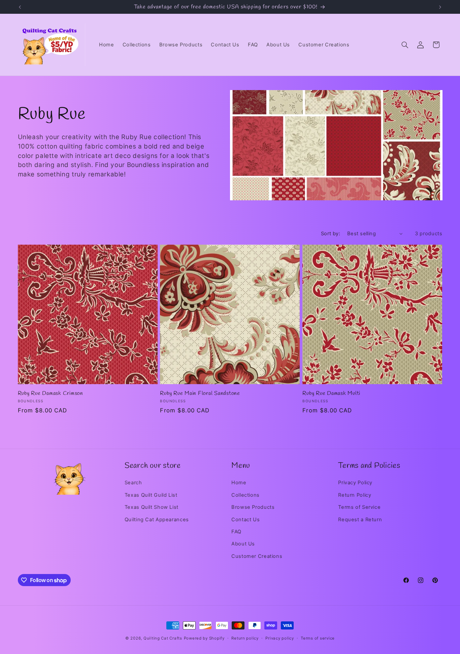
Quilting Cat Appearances (157, 520)
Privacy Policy (355, 483)
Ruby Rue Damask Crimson (50, 393)
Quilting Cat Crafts (162, 638)
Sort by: (330, 234)
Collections (245, 495)
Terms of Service (359, 507)
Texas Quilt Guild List (151, 495)
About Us (243, 544)
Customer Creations (256, 556)
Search (133, 483)
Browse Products (252, 507)
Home (239, 483)
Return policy (245, 638)
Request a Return (360, 520)
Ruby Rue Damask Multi (331, 393)
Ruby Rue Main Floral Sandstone (200, 393)
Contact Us (245, 520)
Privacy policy (279, 638)
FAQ (236, 532)
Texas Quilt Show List (151, 507)
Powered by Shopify (204, 638)
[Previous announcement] (19, 7)
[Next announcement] (440, 7)
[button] (405, 44)
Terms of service (318, 638)
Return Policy (354, 495)
